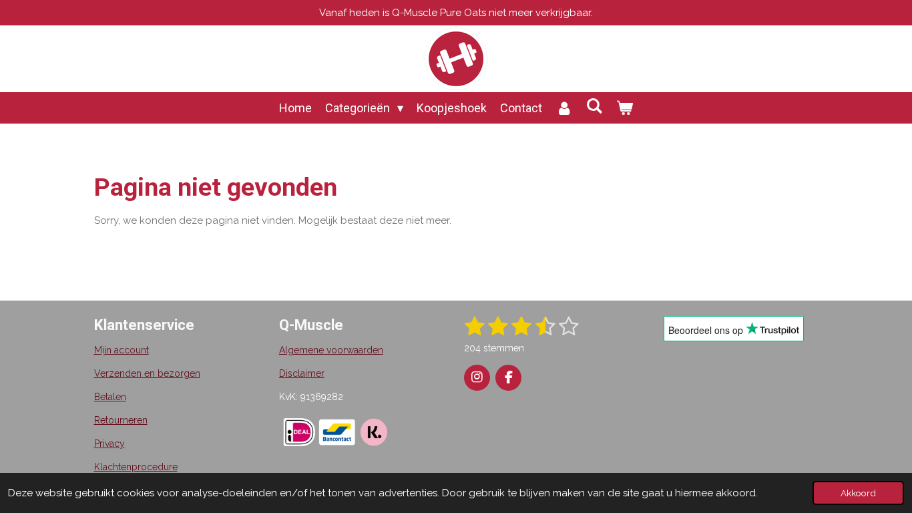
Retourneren (121, 420)
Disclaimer (301, 373)
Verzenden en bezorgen (147, 373)
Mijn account (121, 350)
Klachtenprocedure (136, 467)
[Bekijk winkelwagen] (625, 108)
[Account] (564, 108)
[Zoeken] (595, 106)
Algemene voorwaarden (331, 350)
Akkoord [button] (858, 493)
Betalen (110, 396)
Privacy (109, 443)
